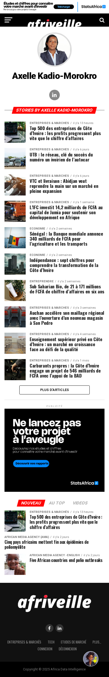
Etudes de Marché (73, 642)
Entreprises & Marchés (24, 642)
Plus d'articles (54, 390)
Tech (51, 642)
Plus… (97, 642)
